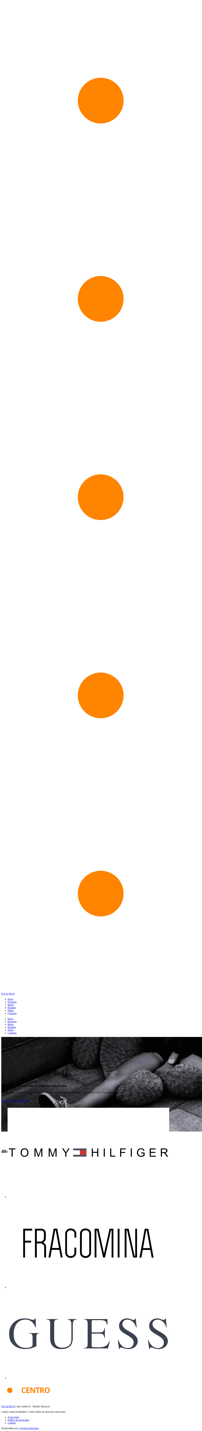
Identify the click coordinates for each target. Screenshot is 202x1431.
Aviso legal (13, 1417)
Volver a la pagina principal (15, 1100)
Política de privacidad (18, 1420)
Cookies (12, 1423)
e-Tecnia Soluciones (29, 1428)
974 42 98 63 (8, 993)
